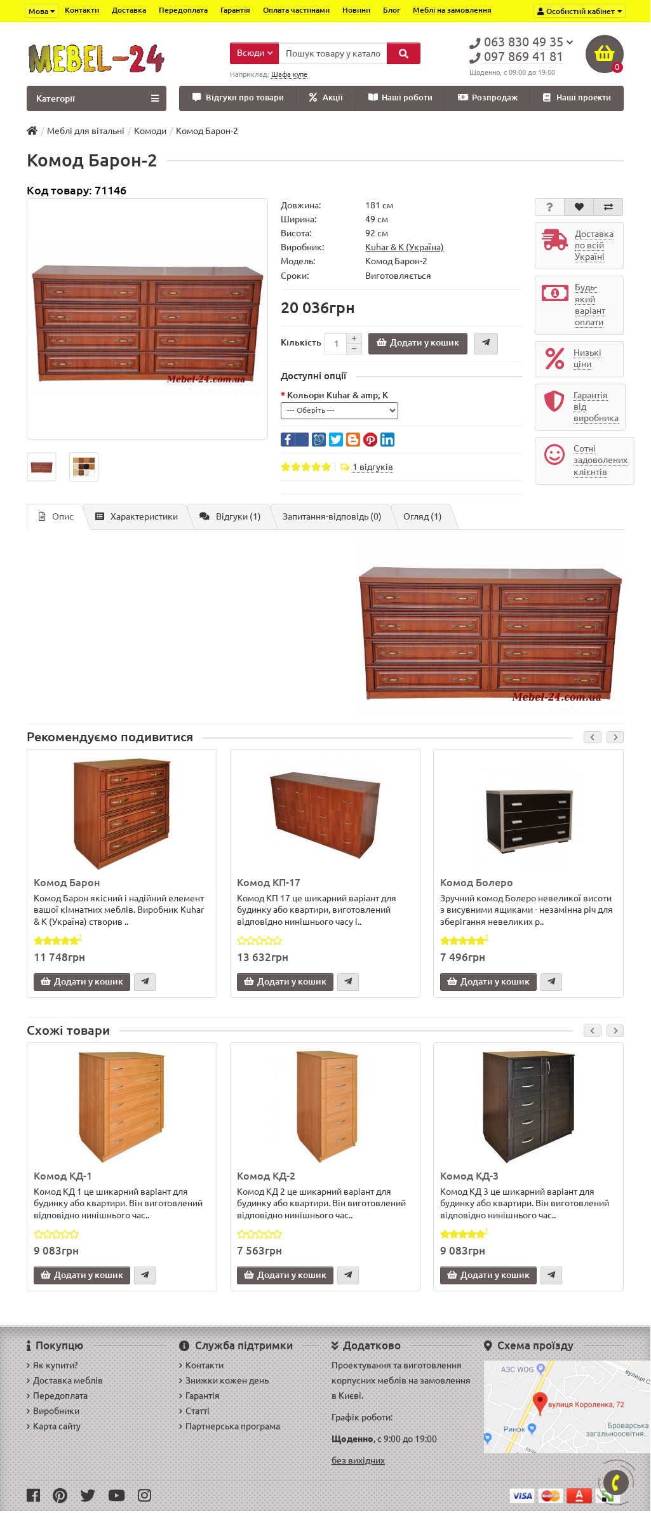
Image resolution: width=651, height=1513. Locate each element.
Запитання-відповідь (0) (332, 516)
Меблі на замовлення (452, 10)
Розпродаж (495, 97)
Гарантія (235, 10)
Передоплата (183, 10)
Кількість (301, 342)
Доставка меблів (68, 1380)
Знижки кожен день (227, 1380)
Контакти (82, 10)
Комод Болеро (476, 882)
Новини (356, 10)
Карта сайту (57, 1426)
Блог (391, 10)
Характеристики (144, 516)
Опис (63, 516)
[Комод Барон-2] (147, 319)
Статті (197, 1411)
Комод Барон (67, 882)
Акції (333, 97)
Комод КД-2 (266, 1175)
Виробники (56, 1411)
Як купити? (55, 1365)
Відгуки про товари (245, 97)
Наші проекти (583, 97)
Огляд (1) (422, 516)
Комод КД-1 (63, 1175)
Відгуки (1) (238, 516)
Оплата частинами (296, 10)
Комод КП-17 (268, 882)
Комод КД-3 (469, 1175)
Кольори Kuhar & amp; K (337, 395)
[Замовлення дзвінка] (616, 1482)
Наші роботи (407, 97)
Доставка (129, 10)
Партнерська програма (232, 1426)
